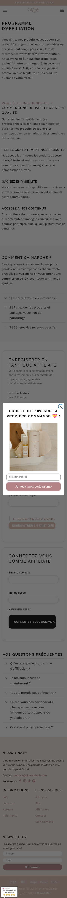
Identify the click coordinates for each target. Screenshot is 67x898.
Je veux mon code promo (33, 486)
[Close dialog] (60, 406)
